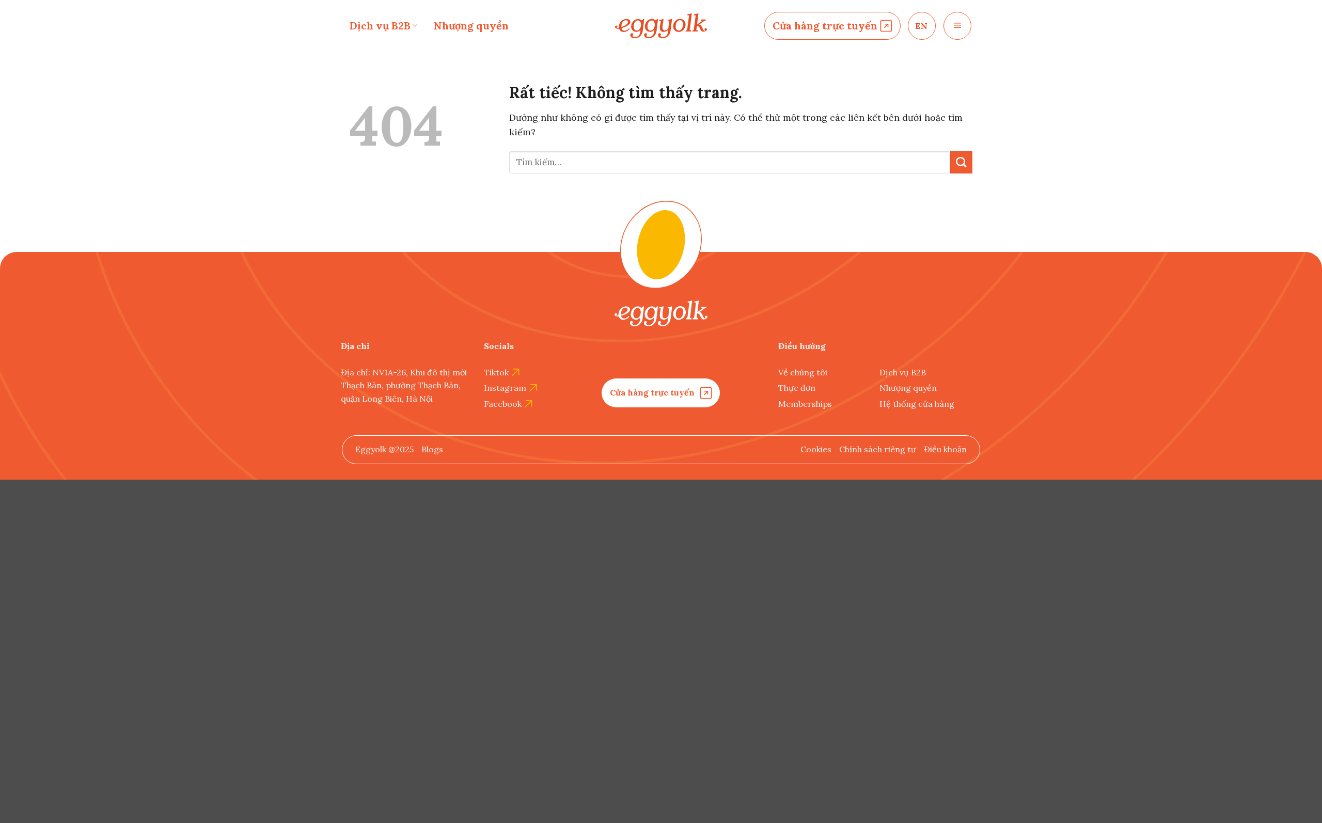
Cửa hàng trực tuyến (825, 25)
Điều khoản (945, 449)
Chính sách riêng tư (877, 449)
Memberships (805, 404)
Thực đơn (796, 388)
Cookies (815, 449)
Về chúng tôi (802, 372)
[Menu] (957, 26)
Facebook (503, 404)
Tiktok (496, 372)
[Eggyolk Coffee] (661, 26)
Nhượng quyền (471, 25)
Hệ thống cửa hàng (916, 404)
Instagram (505, 388)
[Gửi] (961, 162)
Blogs (432, 449)
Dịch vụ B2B (380, 25)
